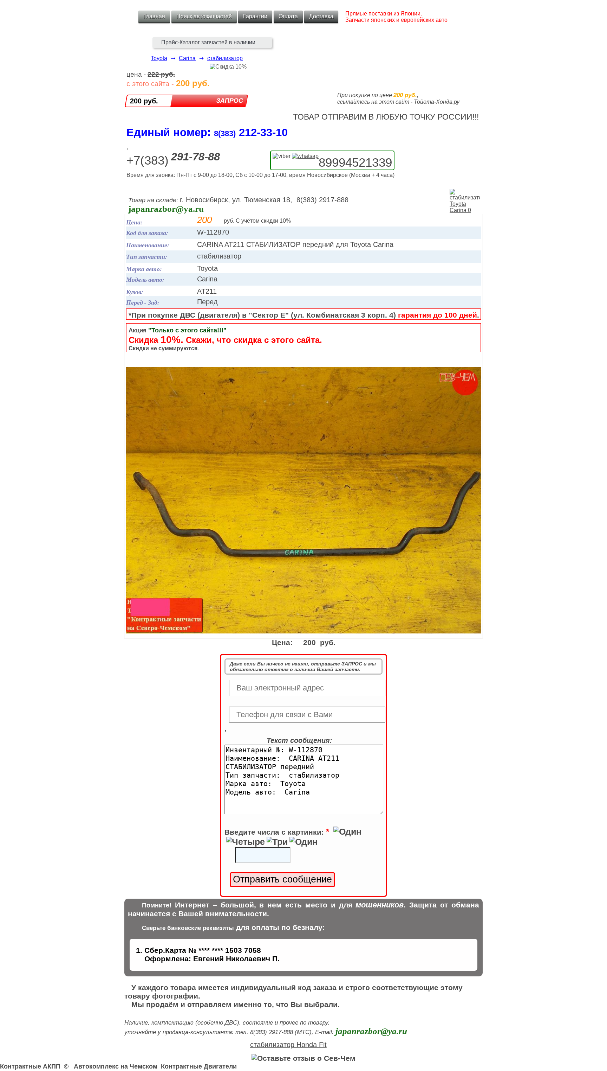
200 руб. (144, 101)
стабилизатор (225, 58)
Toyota (159, 58)
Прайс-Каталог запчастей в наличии (208, 42)
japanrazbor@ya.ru (166, 208)
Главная (154, 16)
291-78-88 (195, 157)
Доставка (321, 16)
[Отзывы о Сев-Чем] (303, 1058)
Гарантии (255, 16)
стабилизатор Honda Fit (288, 1044)
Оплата (288, 16)
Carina (187, 58)
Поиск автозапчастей (204, 16)
